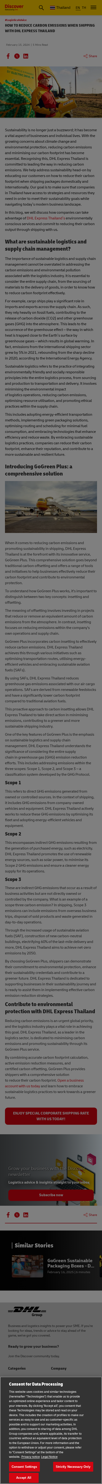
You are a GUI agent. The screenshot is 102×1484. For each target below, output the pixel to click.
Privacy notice (30, 1457)
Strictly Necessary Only (73, 1467)
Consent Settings (24, 1467)
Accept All (23, 1477)
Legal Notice (49, 1457)
